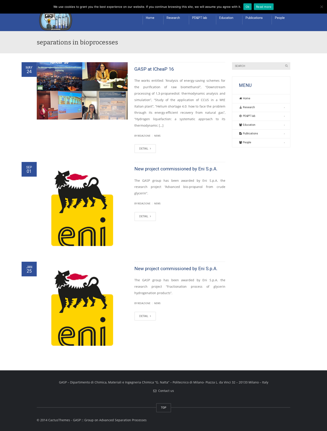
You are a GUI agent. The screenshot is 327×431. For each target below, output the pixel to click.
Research (173, 18)
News (157, 136)
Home (150, 18)
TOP (163, 407)
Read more (263, 6)
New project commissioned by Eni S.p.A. (176, 169)
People (280, 18)
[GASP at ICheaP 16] (82, 91)
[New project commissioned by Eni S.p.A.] (82, 207)
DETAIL (144, 148)
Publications (254, 18)
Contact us (165, 391)
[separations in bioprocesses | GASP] (54, 20)
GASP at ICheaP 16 (154, 69)
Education (226, 18)
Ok (248, 6)
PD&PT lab (199, 18)
